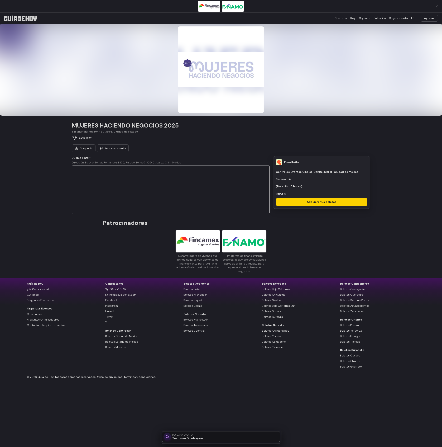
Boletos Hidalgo (350, 336)
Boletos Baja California (276, 289)
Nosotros (341, 18)
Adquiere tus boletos (321, 202)
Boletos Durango (272, 317)
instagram (111, 306)
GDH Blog (33, 295)
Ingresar (429, 18)
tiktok (109, 317)
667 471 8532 (117, 289)
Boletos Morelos (115, 347)
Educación (85, 137)
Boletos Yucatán (272, 336)
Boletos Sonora (271, 311)
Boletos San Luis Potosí (354, 300)
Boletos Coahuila (194, 330)
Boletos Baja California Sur (278, 306)
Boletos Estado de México (121, 342)
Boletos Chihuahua (273, 295)
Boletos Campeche (274, 342)
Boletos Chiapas (350, 361)
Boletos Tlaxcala (350, 342)
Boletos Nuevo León (196, 319)
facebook (111, 300)
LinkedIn (110, 311)
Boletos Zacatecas (352, 311)
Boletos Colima (193, 306)
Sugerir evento (398, 18)
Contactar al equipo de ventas (46, 325)
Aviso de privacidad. (110, 377)
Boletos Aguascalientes (354, 306)
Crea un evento (36, 314)
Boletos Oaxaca (350, 355)
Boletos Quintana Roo (275, 330)
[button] (221, 69)
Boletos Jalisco (193, 289)
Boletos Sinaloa (271, 300)
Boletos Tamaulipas (196, 325)
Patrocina (380, 18)
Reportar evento (115, 148)
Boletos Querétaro (352, 295)
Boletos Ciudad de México (121, 336)
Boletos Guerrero (351, 366)
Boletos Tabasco (272, 347)
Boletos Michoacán (196, 295)
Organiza (364, 18)
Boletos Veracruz (351, 330)
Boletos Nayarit (193, 300)
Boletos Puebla (349, 325)
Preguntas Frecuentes (41, 300)
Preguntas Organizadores (43, 319)
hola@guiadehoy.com (122, 295)
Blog (352, 18)
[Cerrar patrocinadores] (437, 6)
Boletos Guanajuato (352, 289)
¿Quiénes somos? (38, 289)
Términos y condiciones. (139, 377)
